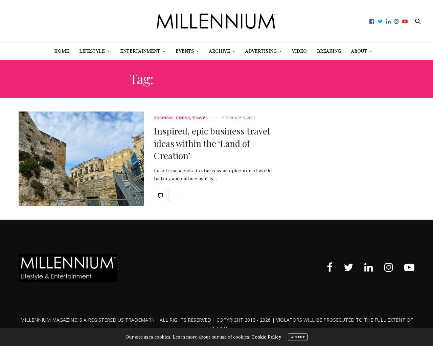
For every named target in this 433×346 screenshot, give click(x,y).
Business (164, 118)
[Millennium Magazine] (216, 21)
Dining (183, 118)
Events (185, 51)
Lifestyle (92, 51)
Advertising (261, 51)
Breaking (329, 51)
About (359, 51)
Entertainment (140, 51)
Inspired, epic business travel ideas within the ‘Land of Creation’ (212, 143)
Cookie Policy (266, 337)
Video (299, 51)
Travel (200, 118)
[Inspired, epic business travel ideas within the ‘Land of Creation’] (81, 159)
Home (61, 51)
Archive (219, 51)
